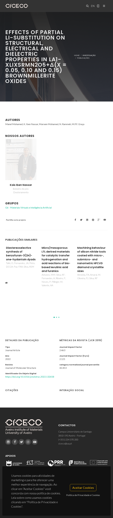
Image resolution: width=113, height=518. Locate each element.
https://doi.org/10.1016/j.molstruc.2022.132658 (29, 376)
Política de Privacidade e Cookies (83, 495)
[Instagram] (28, 442)
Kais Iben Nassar (21, 185)
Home (77, 55)
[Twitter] (21, 442)
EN (92, 5)
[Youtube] (35, 442)
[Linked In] (8, 442)
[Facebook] (15, 442)
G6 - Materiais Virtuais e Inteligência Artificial (28, 207)
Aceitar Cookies (83, 487)
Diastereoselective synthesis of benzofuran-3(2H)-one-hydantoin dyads (21, 253)
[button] (54, 317)
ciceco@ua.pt (65, 443)
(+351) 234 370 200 (68, 439)
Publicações (83, 58)
